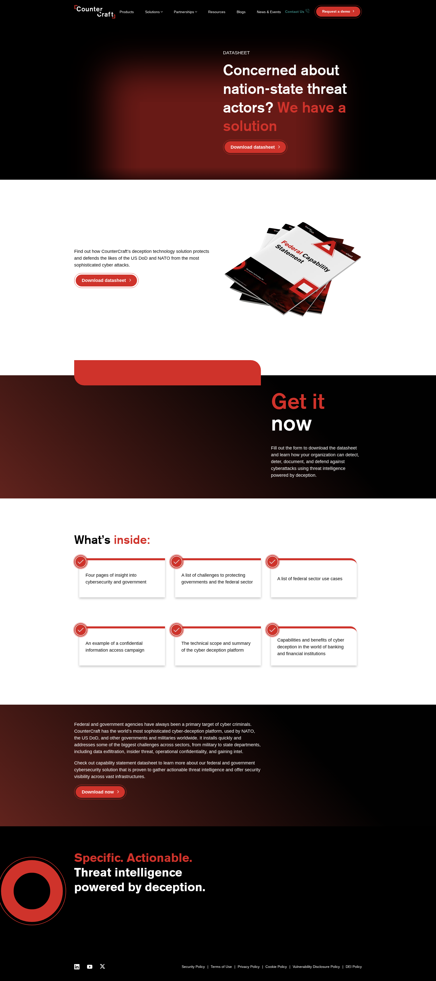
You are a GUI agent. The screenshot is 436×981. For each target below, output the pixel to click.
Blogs (241, 12)
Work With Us (219, 938)
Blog (333, 915)
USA (255, 915)
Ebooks (336, 926)
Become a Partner (291, 915)
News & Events (269, 12)
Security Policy (193, 967)
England (258, 920)
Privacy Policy (249, 967)
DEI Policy (354, 967)
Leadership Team (222, 932)
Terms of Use (221, 967)
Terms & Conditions (224, 943)
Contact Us (295, 12)
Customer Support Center (297, 926)
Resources (216, 12)
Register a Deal (289, 920)
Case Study (339, 938)
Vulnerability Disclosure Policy (316, 967)
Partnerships (184, 12)
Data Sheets (340, 932)
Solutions (152, 12)
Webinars (338, 920)
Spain (256, 926)
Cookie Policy (276, 967)
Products (127, 12)
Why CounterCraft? (224, 920)
